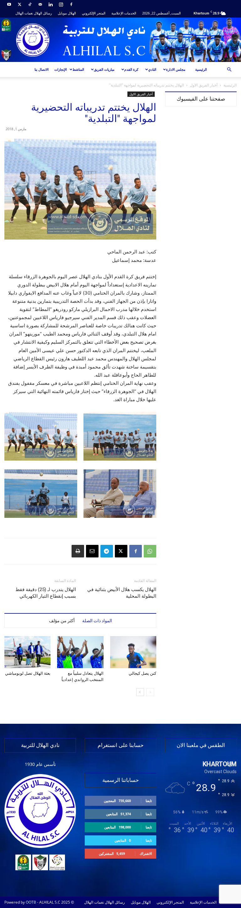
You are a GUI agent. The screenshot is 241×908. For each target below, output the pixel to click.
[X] (19, 4)
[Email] (92, 551)
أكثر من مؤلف (62, 620)
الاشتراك (146, 853)
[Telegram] (106, 551)
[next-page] (140, 692)
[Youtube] (9, 4)
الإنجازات (60, 69)
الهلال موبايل (67, 13)
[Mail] (40, 4)
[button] (229, 70)
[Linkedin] (50, 4)
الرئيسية (201, 69)
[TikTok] (30, 4)
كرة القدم (131, 69)
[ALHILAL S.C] (120, 40)
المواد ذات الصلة (97, 620)
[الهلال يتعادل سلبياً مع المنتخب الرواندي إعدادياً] (80, 652)
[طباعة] (78, 551)
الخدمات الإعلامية (123, 13)
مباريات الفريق (104, 69)
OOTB (31, 902)
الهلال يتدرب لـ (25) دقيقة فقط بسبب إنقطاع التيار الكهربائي (45, 593)
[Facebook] (71, 4)
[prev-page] (150, 692)
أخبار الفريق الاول (203, 85)
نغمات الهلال (24, 13)
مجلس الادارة (175, 69)
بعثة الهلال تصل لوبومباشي (28, 673)
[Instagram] (61, 4)
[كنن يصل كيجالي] (133, 652)
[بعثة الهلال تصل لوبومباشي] (27, 652)
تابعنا (149, 800)
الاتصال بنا (42, 69)
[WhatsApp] (150, 551)
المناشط (78, 69)
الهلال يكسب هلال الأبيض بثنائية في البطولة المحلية (121, 593)
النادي (152, 69)
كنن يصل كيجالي (142, 673)
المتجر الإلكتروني (93, 13)
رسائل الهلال (43, 13)
